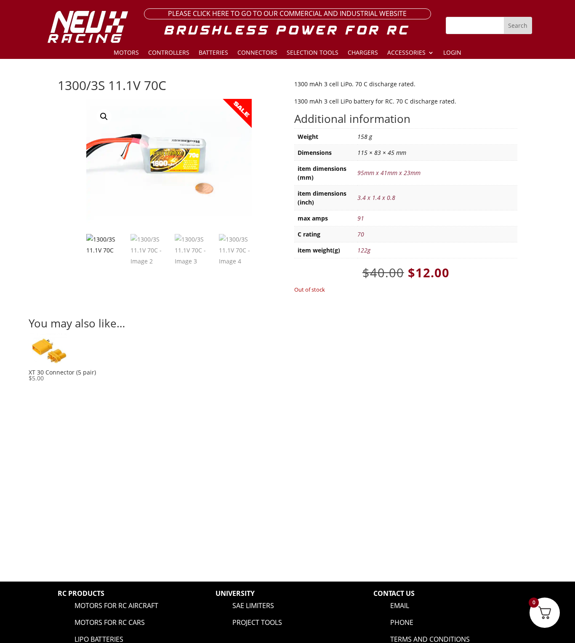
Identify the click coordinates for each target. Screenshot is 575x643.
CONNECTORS (257, 53)
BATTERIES (213, 53)
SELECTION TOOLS (312, 53)
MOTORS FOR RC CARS (110, 622)
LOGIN (452, 53)
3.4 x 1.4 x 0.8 (376, 198)
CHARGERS (363, 53)
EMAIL (399, 605)
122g (363, 250)
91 (360, 218)
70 (360, 234)
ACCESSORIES (406, 53)
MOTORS (126, 53)
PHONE (401, 622)
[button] (104, 116)
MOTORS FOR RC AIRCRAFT (116, 605)
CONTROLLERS (168, 53)
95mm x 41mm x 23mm (389, 173)
